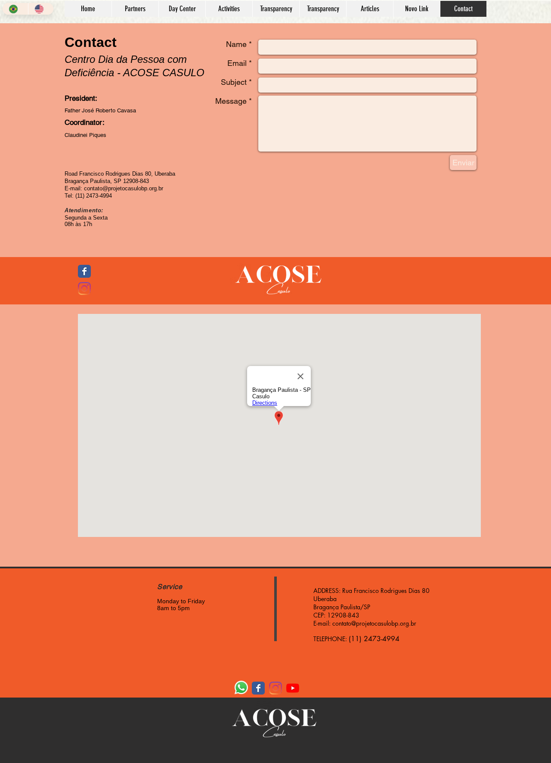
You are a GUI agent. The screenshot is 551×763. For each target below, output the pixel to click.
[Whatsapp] (241, 687)
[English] (41, 9)
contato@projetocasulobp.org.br (374, 623)
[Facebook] (84, 271)
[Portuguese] (15, 9)
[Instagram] (84, 288)
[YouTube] (292, 688)
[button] (181, 9)
